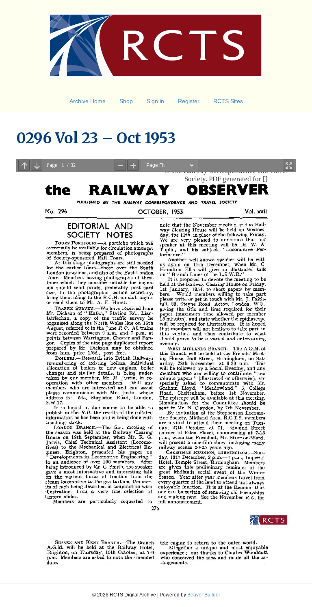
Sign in (155, 101)
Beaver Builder (203, 595)
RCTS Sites (228, 101)
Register (188, 101)
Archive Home (87, 101)
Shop (126, 101)
